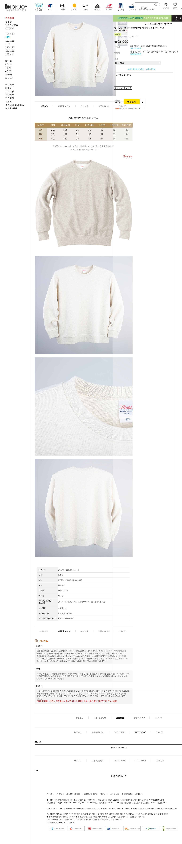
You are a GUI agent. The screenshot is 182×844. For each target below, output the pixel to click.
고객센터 (139, 794)
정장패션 (9, 95)
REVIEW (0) (140, 732)
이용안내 (60, 794)
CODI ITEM (119, 732)
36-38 (8, 61)
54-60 (8, 74)
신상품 (8, 21)
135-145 (9, 47)
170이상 (9, 54)
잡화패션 (9, 98)
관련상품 (84, 106)
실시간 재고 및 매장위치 (136, 69)
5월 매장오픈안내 (148, 9)
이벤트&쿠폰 (11, 108)
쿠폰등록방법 (127, 794)
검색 (155, 5)
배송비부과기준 (135, 54)
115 (7, 37)
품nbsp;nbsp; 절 (123, 88)
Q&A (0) (158, 717)
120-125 (9, 40)
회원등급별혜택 (135, 48)
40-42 (8, 64)
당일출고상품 (11, 25)
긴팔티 (160, 24)
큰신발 (8, 101)
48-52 (8, 71)
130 (7, 44)
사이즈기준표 (150, 69)
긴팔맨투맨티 (168, 24)
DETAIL (78, 732)
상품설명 (44, 106)
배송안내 (103, 794)
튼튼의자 (9, 28)
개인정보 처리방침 (90, 794)
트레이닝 (9, 91)
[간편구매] (132, 101)
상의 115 (153, 24)
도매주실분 (114, 794)
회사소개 (50, 794)
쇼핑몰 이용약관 (73, 794)
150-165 (9, 50)
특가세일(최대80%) (15, 105)
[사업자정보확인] (126, 803)
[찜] (142, 101)
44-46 (8, 67)
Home (146, 24)
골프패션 (9, 84)
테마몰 (8, 88)
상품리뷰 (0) (103, 106)
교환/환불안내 (64, 106)
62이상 (8, 78)
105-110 (9, 34)
